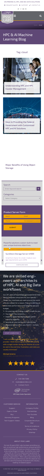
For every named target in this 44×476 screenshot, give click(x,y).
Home (35, 25)
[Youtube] (23, 9)
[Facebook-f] (21, 9)
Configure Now (22, 265)
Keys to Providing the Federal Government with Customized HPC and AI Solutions (20, 125)
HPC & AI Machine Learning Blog (18, 36)
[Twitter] (18, 9)
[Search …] (40, 16)
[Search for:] (20, 189)
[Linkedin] (25, 9)
